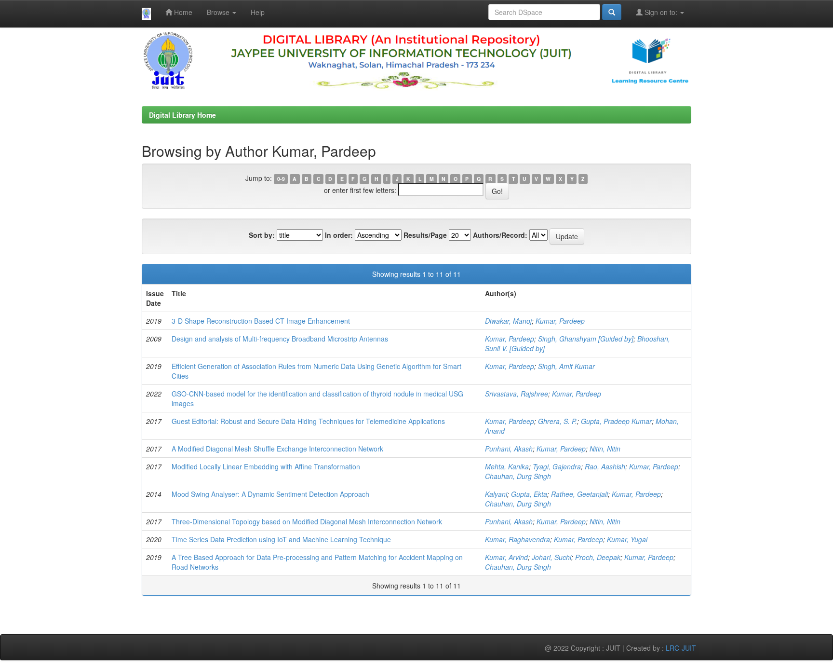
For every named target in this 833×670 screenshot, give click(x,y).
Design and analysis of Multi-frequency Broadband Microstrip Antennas (280, 338)
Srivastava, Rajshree (516, 393)
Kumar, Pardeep (560, 321)
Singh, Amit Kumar (566, 366)
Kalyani (496, 494)
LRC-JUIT (681, 648)
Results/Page (425, 235)
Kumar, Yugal (627, 539)
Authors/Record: (500, 235)
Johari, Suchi (551, 557)
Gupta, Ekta (529, 494)
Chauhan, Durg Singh (518, 476)
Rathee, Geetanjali (579, 494)
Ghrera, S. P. (557, 421)
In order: (339, 235)
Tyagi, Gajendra (557, 466)
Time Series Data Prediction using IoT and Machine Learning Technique (281, 539)
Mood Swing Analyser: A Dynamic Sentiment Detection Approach (270, 494)
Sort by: (262, 235)
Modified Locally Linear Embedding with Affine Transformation (266, 466)
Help (258, 12)
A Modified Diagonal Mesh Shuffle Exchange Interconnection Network (277, 448)
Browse (219, 12)
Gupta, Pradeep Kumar (616, 421)
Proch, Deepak (597, 557)
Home (182, 12)
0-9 (281, 178)
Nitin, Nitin (605, 448)
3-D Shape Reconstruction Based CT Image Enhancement (261, 321)
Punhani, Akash (509, 448)
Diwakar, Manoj (508, 321)
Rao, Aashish (605, 466)
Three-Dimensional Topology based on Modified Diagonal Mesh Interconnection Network (307, 521)
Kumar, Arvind (506, 557)
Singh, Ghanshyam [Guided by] (585, 338)
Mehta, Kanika (507, 466)
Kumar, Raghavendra (517, 539)
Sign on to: (661, 12)
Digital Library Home (182, 115)
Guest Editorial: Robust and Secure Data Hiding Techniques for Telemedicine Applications (308, 421)
